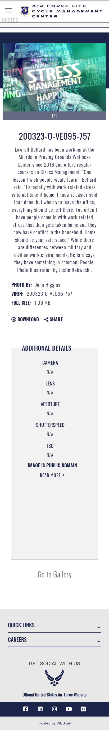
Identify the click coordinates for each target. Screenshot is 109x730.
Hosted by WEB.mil (55, 723)
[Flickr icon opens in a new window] (83, 709)
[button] (8, 11)
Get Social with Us (54, 664)
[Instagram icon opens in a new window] (54, 709)
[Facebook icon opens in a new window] (26, 709)
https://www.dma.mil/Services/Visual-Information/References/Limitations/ (50, 549)
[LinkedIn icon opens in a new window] (40, 709)
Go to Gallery (55, 574)
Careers (17, 639)
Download (27, 319)
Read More (51, 475)
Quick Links (21, 625)
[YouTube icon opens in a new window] (69, 709)
